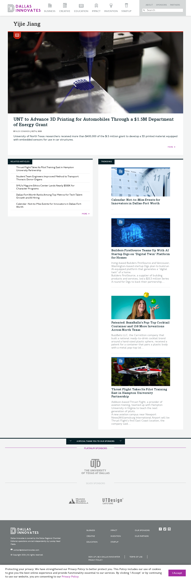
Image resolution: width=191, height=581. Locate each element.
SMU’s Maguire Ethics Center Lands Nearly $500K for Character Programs (45, 187)
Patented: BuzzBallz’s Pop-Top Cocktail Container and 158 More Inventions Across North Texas (140, 326)
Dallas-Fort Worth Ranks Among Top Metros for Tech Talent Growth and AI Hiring (49, 196)
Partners (175, 5)
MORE (170, 147)
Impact (96, 11)
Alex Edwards (23, 131)
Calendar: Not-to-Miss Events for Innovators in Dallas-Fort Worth (48, 205)
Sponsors (161, 5)
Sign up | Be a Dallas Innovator (104, 557)
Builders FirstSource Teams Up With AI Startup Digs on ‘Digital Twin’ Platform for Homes (140, 254)
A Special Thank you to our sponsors (95, 441)
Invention (111, 11)
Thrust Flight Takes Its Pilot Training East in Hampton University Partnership (45, 169)
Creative (64, 11)
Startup (126, 11)
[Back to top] (176, 557)
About (149, 5)
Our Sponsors (142, 530)
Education (81, 11)
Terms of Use (136, 557)
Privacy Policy (95, 560)
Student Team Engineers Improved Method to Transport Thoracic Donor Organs (47, 178)
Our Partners (142, 536)
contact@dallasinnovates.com (26, 550)
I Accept (177, 573)
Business (49, 11)
